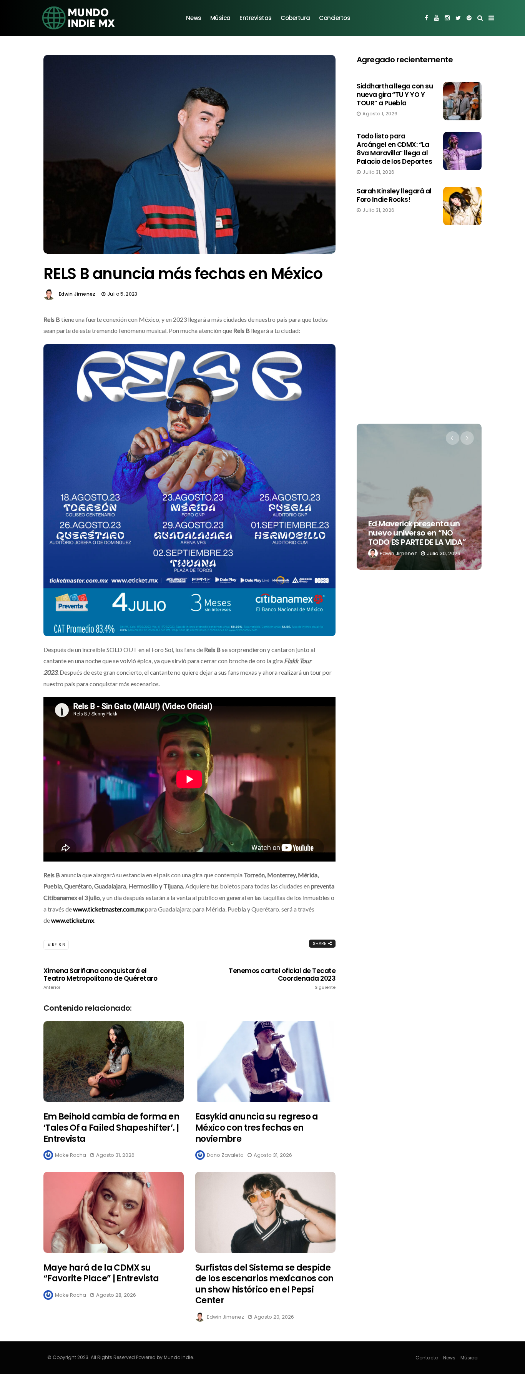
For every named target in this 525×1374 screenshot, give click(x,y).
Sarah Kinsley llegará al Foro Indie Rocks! (394, 195)
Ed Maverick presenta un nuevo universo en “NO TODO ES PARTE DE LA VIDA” (417, 532)
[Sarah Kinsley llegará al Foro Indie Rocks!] (462, 206)
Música (220, 18)
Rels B (58, 945)
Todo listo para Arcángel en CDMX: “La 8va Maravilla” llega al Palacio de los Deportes (394, 148)
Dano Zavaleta (225, 1155)
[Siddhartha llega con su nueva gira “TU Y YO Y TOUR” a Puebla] (462, 101)
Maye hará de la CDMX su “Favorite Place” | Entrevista (101, 1273)
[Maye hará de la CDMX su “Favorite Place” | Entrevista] (113, 1212)
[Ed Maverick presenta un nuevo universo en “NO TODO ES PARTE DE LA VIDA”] (419, 497)
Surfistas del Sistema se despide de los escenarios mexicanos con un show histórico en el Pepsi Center (264, 1284)
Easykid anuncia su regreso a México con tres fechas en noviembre (256, 1127)
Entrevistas (255, 18)
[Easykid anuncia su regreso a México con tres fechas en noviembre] (265, 1061)
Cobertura (295, 18)
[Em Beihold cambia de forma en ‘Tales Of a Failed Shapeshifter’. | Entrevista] (113, 1061)
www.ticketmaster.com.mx (108, 909)
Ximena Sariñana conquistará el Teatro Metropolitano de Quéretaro (100, 978)
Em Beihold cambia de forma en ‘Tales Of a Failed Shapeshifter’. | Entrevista (111, 1127)
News (193, 18)
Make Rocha (70, 1155)
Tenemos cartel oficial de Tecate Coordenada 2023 (282, 978)
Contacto (426, 1357)
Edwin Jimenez (77, 294)
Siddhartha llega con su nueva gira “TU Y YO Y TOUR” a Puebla (395, 95)
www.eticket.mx (72, 920)
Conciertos (335, 18)
